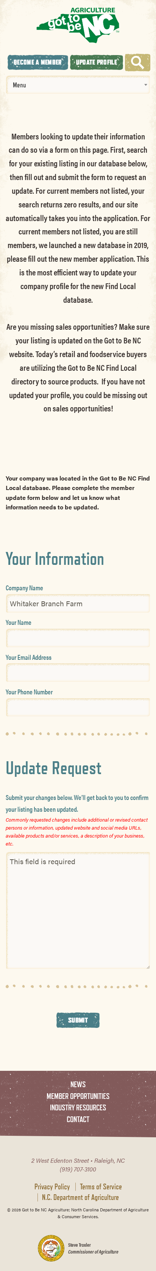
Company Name (24, 587)
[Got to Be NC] (77, 25)
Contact (78, 1119)
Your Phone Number (29, 691)
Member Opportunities (78, 1096)
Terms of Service (101, 1186)
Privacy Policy (52, 1186)
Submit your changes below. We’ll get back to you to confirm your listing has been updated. (77, 803)
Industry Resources (78, 1107)
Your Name (18, 622)
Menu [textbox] (19, 85)
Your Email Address (28, 657)
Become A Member (38, 62)
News (78, 1084)
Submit (78, 1020)
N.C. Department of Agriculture (80, 1197)
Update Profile (96, 62)
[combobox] (78, 84)
